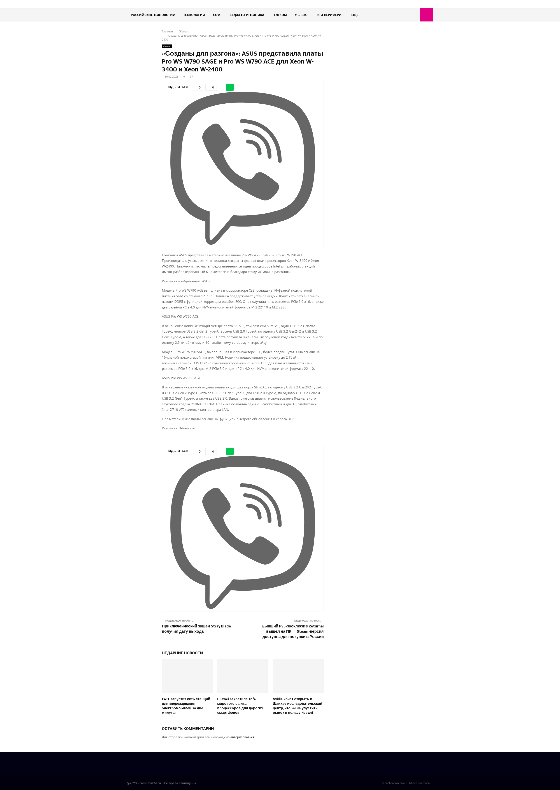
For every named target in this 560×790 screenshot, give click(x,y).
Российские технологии (153, 15)
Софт (217, 15)
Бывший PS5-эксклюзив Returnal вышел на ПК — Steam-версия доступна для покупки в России (293, 631)
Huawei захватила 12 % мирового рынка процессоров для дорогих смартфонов (240, 706)
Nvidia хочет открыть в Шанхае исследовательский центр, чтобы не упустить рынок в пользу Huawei (297, 706)
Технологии (194, 15)
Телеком (279, 15)
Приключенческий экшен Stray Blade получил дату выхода (196, 629)
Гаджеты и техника (247, 15)
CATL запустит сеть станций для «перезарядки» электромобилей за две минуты (186, 706)
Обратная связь (419, 783)
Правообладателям (392, 783)
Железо (301, 15)
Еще (354, 15)
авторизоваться (242, 737)
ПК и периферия (329, 15)
